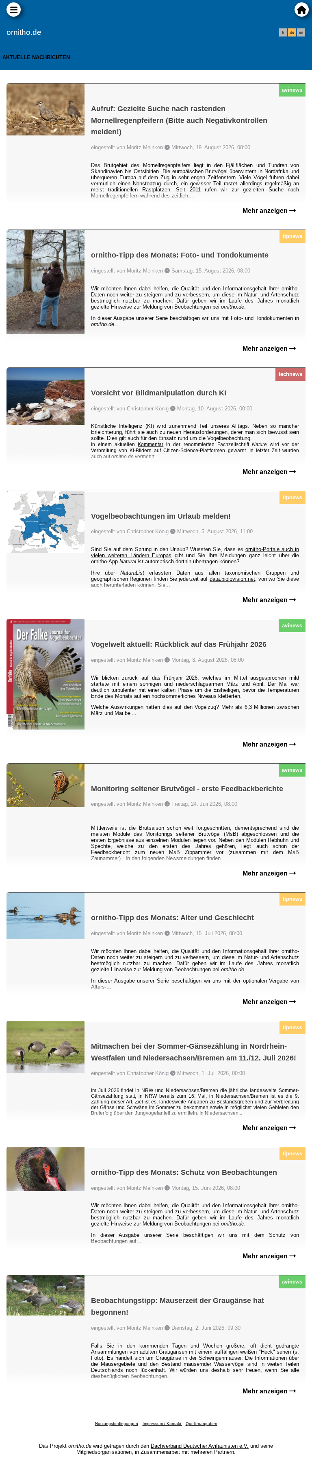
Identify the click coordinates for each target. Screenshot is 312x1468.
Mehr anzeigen (266, 210)
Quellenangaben (201, 1423)
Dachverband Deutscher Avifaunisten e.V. (200, 1446)
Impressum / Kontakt (162, 1423)
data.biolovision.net (232, 579)
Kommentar (150, 444)
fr (283, 32)
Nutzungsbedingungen (116, 1423)
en (301, 32)
